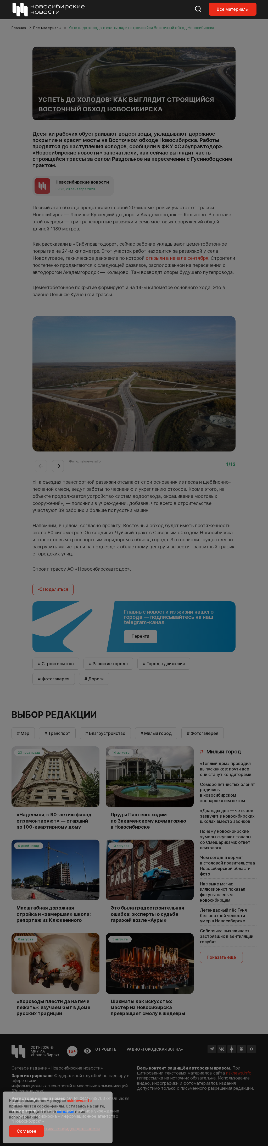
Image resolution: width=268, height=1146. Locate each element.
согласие (65, 1111)
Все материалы (233, 9)
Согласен (26, 1131)
